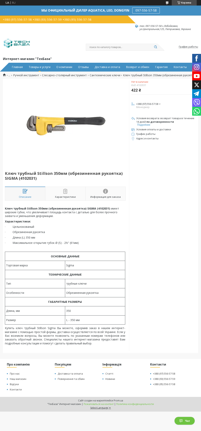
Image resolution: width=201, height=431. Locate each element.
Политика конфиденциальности (135, 404)
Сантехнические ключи (105, 75)
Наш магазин (18, 379)
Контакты (180, 67)
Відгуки (14, 384)
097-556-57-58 (146, 10)
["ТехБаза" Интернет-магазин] (17, 43)
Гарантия (161, 67)
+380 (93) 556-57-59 (164, 379)
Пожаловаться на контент (99, 404)
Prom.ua (118, 400)
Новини (110, 379)
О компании (64, 67)
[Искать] (155, 47)
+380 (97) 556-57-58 (164, 373)
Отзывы (83, 67)
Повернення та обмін (71, 379)
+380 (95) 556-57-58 (164, 384)
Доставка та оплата (70, 373)
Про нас (15, 373)
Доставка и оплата (107, 67)
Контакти (16, 389)
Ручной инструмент (26, 75)
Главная (17, 67)
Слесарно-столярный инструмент (64, 75)
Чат (187, 420)
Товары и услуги (39, 67)
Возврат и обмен (137, 67)
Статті (109, 373)
